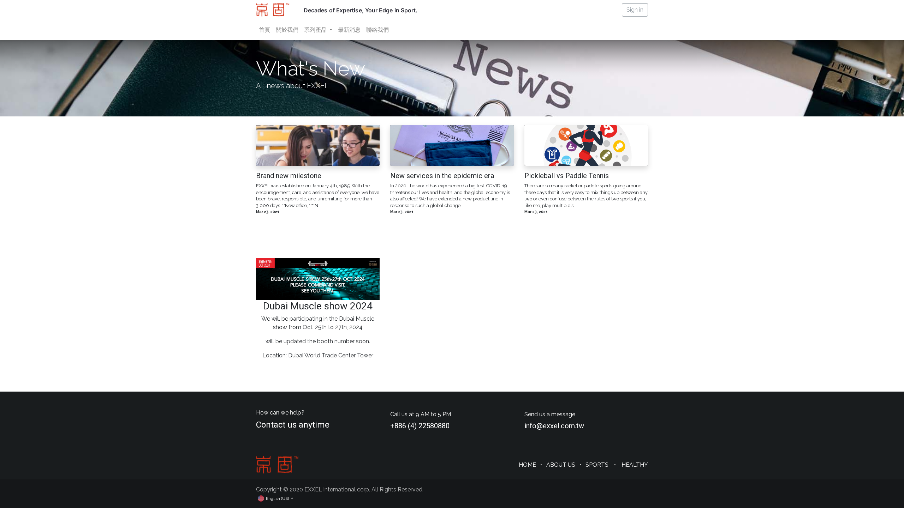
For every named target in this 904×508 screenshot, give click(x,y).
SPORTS (597, 464)
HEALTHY (635, 464)
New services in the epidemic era (442, 175)
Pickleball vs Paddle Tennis (566, 175)
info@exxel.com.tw (554, 426)
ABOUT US (560, 464)
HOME (527, 464)
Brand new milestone (288, 175)
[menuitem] (264, 30)
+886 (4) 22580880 (420, 426)
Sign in (634, 9)
